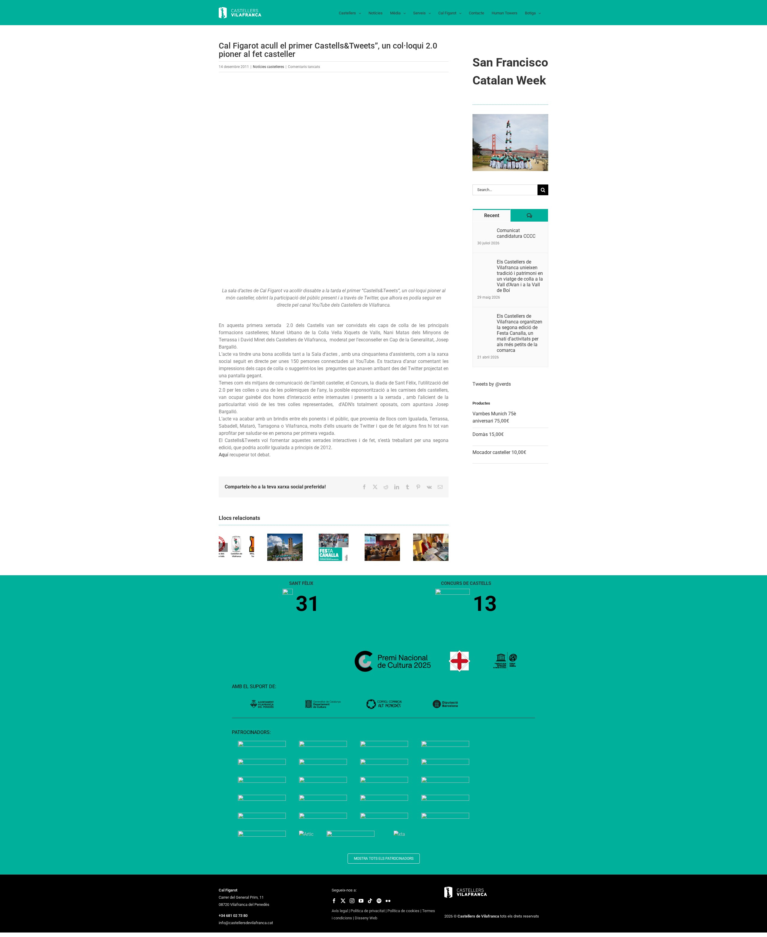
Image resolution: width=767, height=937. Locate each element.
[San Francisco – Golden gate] (510, 116)
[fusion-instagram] (352, 900)
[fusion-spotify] (379, 900)
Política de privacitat (368, 911)
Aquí (224, 455)
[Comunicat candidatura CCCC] (485, 231)
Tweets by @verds (491, 384)
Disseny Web (366, 918)
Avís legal (340, 911)
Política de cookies (403, 911)
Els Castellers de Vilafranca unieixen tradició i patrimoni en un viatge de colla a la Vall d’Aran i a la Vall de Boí (520, 276)
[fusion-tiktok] (370, 900)
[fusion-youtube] (361, 900)
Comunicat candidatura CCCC (516, 233)
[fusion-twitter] (343, 900)
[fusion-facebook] (334, 900)
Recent (491, 215)
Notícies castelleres (268, 67)
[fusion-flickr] (388, 900)
